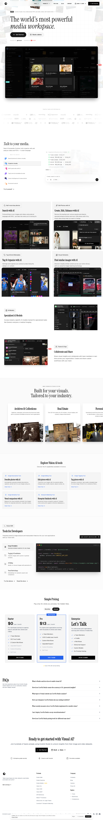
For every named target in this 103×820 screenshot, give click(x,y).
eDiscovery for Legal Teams (43, 800)
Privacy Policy (15, 817)
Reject (73, 816)
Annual (56, 609)
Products (45, 3)
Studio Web (39, 777)
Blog (71, 780)
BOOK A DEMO (83, 657)
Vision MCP (39, 792)
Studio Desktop (40, 780)
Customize (81, 816)
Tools (35, 3)
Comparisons (75, 799)
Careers (72, 783)
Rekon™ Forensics (41, 797)
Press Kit (72, 786)
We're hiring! (6, 784)
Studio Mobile (41, 783)
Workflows (75, 796)
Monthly (47, 609)
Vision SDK (39, 789)
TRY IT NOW (19, 657)
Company (72, 777)
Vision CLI (39, 786)
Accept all (88, 816)
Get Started (43, 750)
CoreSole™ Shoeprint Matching (44, 803)
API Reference (40, 794)
